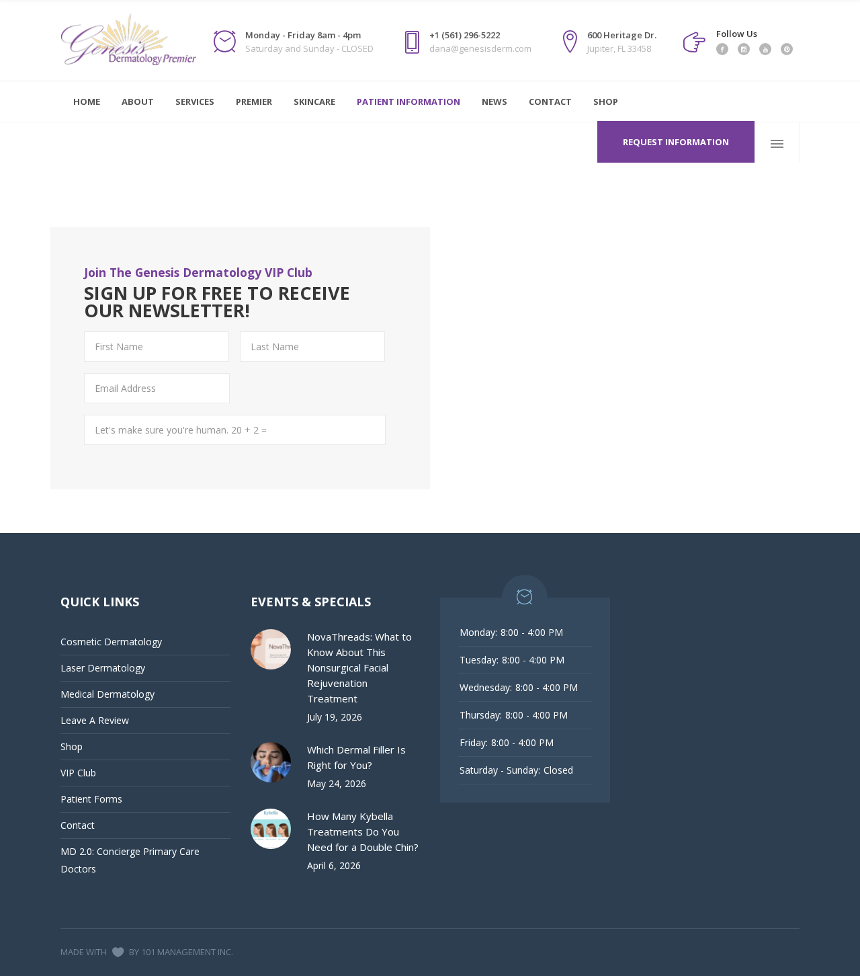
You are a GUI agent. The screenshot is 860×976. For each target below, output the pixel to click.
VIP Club (78, 772)
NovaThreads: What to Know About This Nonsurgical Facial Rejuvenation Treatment (359, 667)
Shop (71, 746)
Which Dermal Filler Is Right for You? (356, 757)
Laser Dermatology (102, 667)
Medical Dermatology (107, 694)
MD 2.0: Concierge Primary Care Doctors (130, 860)
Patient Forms (91, 798)
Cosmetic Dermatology (111, 641)
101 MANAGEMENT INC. (187, 952)
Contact (77, 825)
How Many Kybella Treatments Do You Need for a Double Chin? (363, 831)
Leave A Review (94, 720)
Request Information (676, 142)
